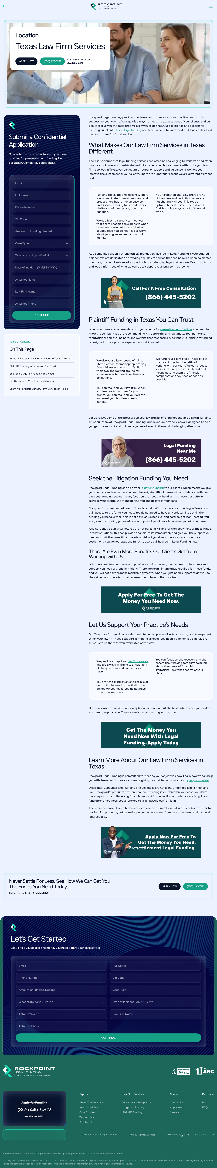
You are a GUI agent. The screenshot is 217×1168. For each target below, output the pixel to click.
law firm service (138, 661)
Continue (42, 315)
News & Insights (88, 1107)
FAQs (205, 1107)
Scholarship (86, 1122)
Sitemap (151, 1134)
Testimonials (86, 1117)
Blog (204, 1102)
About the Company (91, 1102)
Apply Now (26, 61)
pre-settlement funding (176, 329)
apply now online (198, 780)
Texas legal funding (128, 130)
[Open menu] (211, 6)
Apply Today (163, 742)
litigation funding (152, 488)
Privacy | (133, 1134)
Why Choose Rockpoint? (136, 1102)
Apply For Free (136, 595)
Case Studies (87, 1112)
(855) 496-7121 (52, 61)
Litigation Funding (133, 1107)
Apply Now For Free (167, 836)
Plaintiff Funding (132, 1112)
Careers (174, 1112)
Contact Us (176, 1102)
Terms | (142, 1134)
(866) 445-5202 (171, 297)
